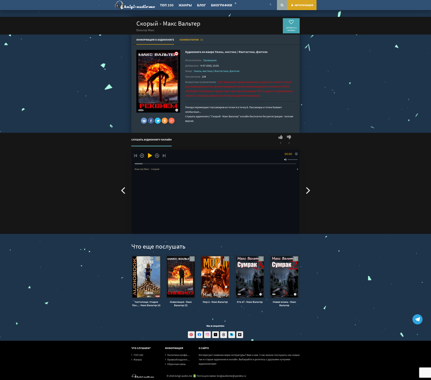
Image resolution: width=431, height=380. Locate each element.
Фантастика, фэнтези (253, 52)
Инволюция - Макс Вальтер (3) (181, 303)
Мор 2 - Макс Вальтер (215, 301)
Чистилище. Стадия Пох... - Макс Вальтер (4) (146, 303)
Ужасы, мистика (225, 52)
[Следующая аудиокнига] (308, 190)
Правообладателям (178, 359)
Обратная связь (176, 364)
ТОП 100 (167, 5)
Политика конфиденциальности (186, 355)
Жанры (185, 5)
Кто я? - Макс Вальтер (250, 301)
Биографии (221, 5)
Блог (201, 5)
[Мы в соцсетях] (191, 334)
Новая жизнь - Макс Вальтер (284, 303)
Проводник (210, 60)
